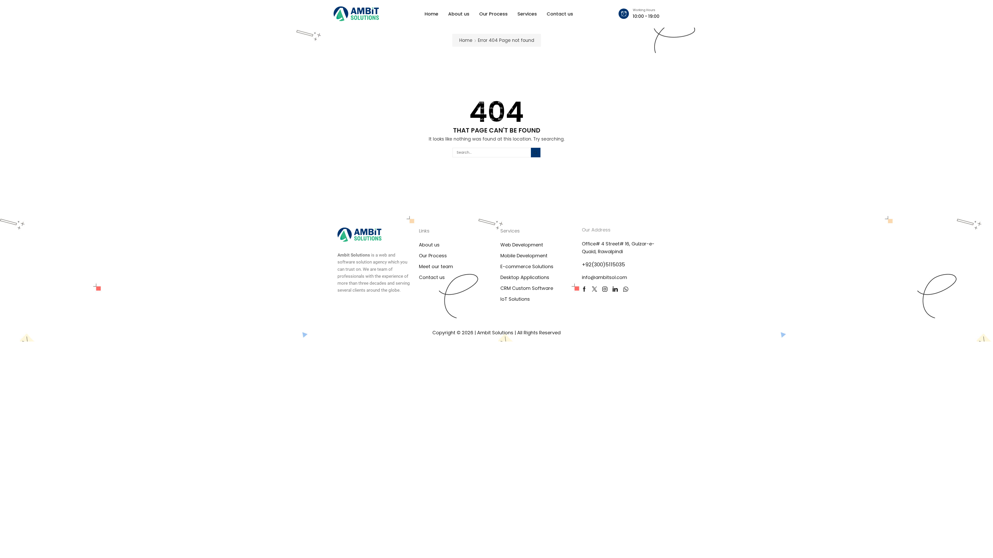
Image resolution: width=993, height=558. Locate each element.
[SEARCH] (535, 152)
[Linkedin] (615, 289)
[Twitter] (594, 289)
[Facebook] (584, 289)
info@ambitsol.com (604, 277)
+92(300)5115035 (603, 264)
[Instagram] (604, 289)
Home (465, 40)
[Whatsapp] (625, 289)
